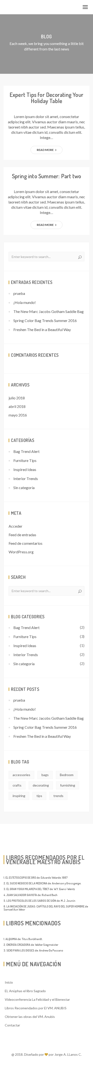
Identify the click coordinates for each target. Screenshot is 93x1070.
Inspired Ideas (24, 469)
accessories (21, 775)
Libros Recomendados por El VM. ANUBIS (36, 1008)
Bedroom (66, 775)
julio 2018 (17, 398)
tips (39, 796)
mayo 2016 (18, 415)
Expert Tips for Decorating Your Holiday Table (46, 97)
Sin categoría (24, 487)
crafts (17, 785)
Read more (45, 150)
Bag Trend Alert (26, 451)
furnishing (67, 785)
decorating (41, 785)
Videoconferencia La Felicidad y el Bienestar (37, 999)
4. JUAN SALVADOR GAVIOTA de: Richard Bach (30, 895)
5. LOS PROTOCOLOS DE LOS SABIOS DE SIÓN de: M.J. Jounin (39, 900)
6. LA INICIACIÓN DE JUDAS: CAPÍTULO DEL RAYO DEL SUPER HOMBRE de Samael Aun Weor (46, 908)
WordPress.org (21, 552)
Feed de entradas (22, 534)
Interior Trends (25, 478)
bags (45, 775)
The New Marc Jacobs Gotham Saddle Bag (48, 311)
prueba (19, 293)
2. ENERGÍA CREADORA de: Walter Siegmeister (31, 944)
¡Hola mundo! (24, 302)
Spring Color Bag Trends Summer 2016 (45, 320)
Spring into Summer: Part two (46, 176)
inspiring (19, 796)
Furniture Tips (24, 460)
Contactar (12, 1025)
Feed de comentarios (25, 543)
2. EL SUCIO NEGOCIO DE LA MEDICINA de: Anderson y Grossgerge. (42, 883)
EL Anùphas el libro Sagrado (25, 991)
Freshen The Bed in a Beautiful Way (42, 329)
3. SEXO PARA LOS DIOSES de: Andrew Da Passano (33, 950)
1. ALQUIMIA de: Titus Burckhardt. (23, 939)
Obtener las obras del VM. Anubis (30, 1017)
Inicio (9, 982)
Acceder (15, 526)
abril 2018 (17, 406)
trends (58, 796)
